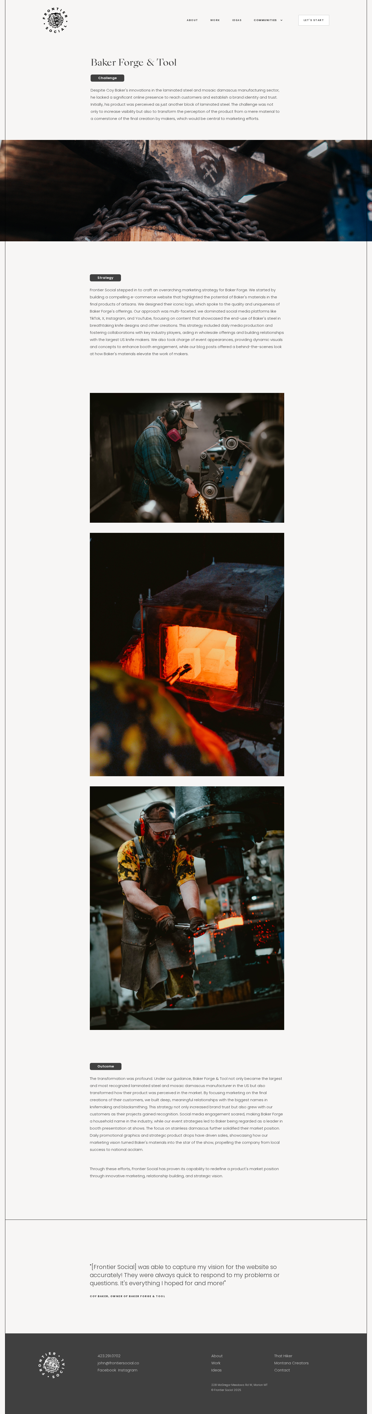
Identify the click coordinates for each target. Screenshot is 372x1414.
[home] (110, 20)
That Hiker (283, 1355)
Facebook (107, 1370)
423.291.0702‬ (109, 1355)
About (217, 1355)
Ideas (216, 1370)
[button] (265, 20)
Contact (282, 1370)
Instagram (127, 1370)
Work (215, 1363)
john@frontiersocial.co (118, 1363)
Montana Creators (291, 1363)
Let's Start (314, 20)
